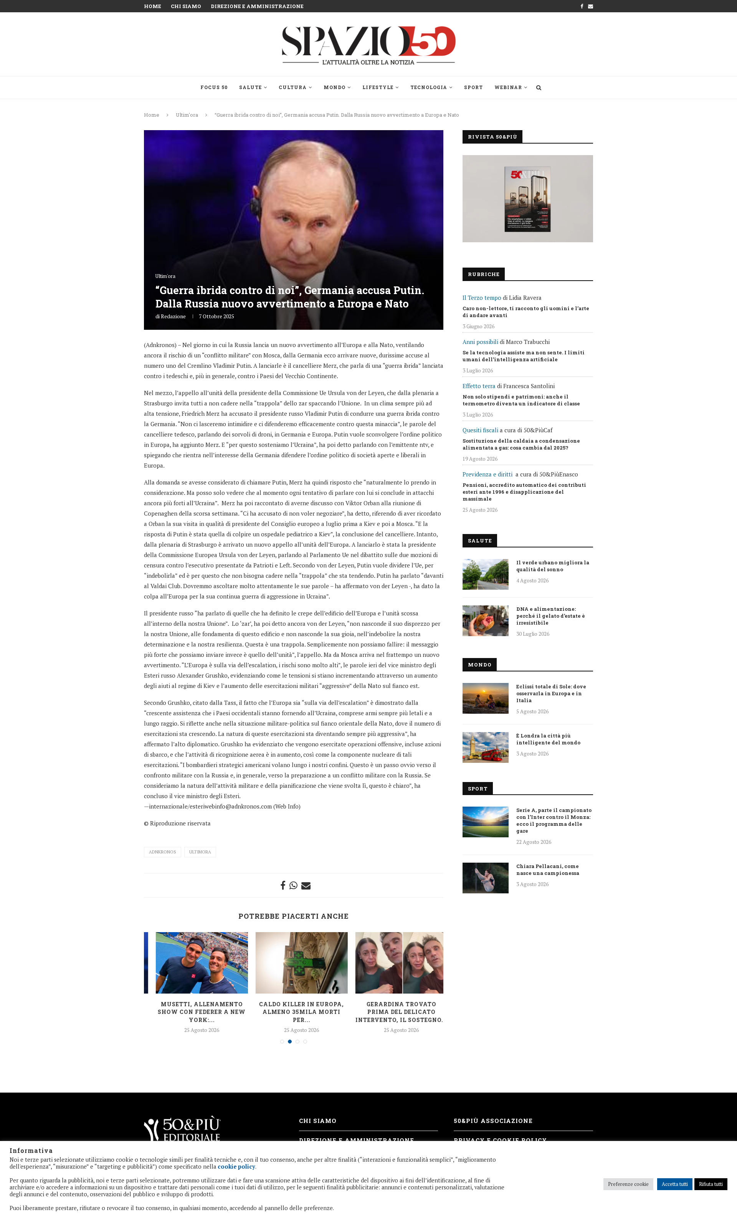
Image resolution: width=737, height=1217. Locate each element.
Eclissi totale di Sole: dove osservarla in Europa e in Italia (551, 693)
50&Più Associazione (493, 1120)
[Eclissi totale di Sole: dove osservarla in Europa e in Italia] (486, 698)
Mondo (334, 87)
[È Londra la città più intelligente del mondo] (486, 747)
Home (152, 6)
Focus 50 (214, 87)
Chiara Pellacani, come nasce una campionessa (547, 869)
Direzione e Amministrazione (257, 6)
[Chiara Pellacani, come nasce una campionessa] (486, 878)
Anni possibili (480, 342)
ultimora (200, 852)
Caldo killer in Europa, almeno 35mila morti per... (293, 1012)
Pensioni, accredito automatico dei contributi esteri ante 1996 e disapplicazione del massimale (524, 491)
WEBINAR (508, 87)
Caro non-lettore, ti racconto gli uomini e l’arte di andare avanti (526, 312)
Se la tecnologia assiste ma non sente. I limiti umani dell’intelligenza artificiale (524, 356)
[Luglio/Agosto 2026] (528, 198)
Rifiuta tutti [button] (711, 1184)
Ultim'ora (187, 114)
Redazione (173, 316)
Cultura (293, 87)
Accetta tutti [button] (675, 1184)
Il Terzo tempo (482, 297)
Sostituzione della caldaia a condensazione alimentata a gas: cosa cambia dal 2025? (521, 444)
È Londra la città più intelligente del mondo (548, 739)
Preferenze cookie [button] (628, 1184)
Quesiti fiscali (480, 430)
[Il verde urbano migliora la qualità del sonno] (486, 574)
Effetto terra (479, 386)
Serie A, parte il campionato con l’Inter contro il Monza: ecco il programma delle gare (554, 820)
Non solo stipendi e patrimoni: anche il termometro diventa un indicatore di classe (521, 400)
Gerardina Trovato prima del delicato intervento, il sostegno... (394, 1012)
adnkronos (162, 852)
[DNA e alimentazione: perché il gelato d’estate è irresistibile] (486, 620)
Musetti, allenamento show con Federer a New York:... (194, 1012)
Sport (473, 87)
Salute (250, 87)
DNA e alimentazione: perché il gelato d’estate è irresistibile (550, 615)
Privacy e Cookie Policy (500, 1140)
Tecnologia (428, 87)
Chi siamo (186, 6)
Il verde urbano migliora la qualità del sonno (552, 566)
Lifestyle (377, 87)
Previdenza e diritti (487, 474)
